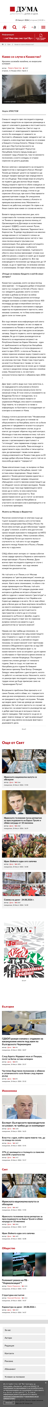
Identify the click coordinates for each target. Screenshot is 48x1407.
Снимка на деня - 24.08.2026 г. (19, 900)
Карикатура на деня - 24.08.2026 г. (19, 1307)
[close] (45, 1383)
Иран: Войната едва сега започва (20, 861)
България (8, 1006)
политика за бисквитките (13, 1396)
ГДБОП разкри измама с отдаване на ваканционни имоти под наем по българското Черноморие (22, 1042)
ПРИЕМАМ (8, 1403)
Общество (8, 1248)
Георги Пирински (13, 1286)
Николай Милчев (13, 1298)
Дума (11, 782)
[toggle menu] (43, 27)
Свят (9, 44)
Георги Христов (14, 68)
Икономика (9, 1091)
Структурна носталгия (13, 1295)
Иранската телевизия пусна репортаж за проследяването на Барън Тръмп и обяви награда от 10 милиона (23, 820)
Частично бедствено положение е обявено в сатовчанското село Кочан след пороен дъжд (23, 1073)
